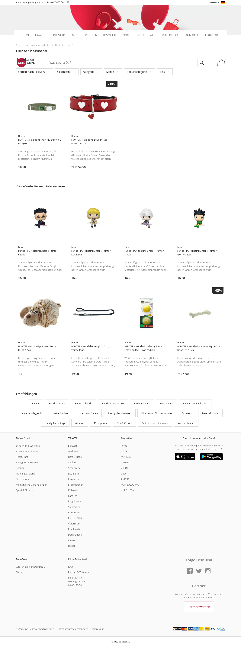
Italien (71, 540)
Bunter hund (166, 403)
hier (211, 597)
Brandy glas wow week (120, 413)
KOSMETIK (126, 462)
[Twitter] (199, 571)
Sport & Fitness (24, 490)
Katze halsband (62, 413)
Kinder (140, 35)
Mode (76, 35)
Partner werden (199, 607)
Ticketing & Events (26, 473)
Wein (153, 35)
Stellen (19, 572)
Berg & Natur (75, 456)
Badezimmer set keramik (155, 423)
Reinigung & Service (27, 462)
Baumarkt (191, 35)
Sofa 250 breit (124, 423)
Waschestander (186, 423)
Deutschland (75, 534)
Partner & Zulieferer (79, 572)
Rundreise (73, 512)
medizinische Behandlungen (31, 484)
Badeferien (74, 473)
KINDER (124, 479)
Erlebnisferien (75, 484)
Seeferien (73, 462)
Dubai (71, 545)
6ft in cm (79, 423)
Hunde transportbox (113, 403)
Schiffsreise (74, 468)
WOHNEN (125, 456)
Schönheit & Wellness (28, 445)
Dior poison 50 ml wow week (156, 413)
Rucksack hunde (83, 403)
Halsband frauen (89, 413)
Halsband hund (142, 403)
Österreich (74, 523)
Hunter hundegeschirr (32, 413)
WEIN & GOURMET (130, 484)
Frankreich (74, 529)
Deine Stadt (58, 35)
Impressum (98, 629)
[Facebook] (190, 571)
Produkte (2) (25, 59)
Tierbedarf (211, 35)
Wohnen (91, 35)
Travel (39, 35)
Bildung (20, 468)
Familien (72, 496)
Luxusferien (74, 479)
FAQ (70, 566)
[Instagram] (208, 571)
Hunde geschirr (57, 403)
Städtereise (74, 507)
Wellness (73, 451)
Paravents (187, 413)
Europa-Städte (76, 518)
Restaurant (22, 456)
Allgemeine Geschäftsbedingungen (35, 629)
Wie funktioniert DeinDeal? (30, 566)
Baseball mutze (210, 413)
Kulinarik (73, 490)
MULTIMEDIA (127, 490)
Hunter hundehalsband (195, 403)
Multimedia (170, 35)
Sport (125, 35)
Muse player (100, 423)
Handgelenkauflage (55, 423)
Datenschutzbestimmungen (73, 629)
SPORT (124, 468)
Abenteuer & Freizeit (27, 451)
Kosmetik (109, 35)
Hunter (35, 403)
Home (26, 35)
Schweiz (72, 445)
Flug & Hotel (75, 501)
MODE (123, 451)
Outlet (123, 473)
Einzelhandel (23, 479)
